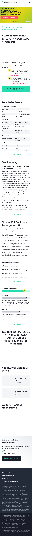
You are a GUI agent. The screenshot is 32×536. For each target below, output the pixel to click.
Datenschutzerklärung (8, 475)
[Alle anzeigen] (16, 281)
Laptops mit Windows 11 (9, 177)
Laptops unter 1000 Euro (9, 357)
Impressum (5, 478)
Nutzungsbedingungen (8, 473)
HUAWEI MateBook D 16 (9, 29)
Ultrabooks (5, 360)
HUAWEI (7, 27)
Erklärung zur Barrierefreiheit (10, 481)
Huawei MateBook (17, 27)
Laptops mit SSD (25, 177)
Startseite (3, 27)
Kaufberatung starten (10, 458)
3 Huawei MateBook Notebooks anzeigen (16, 88)
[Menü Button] (29, 2)
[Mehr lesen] (16, 154)
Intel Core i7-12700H (14, 205)
